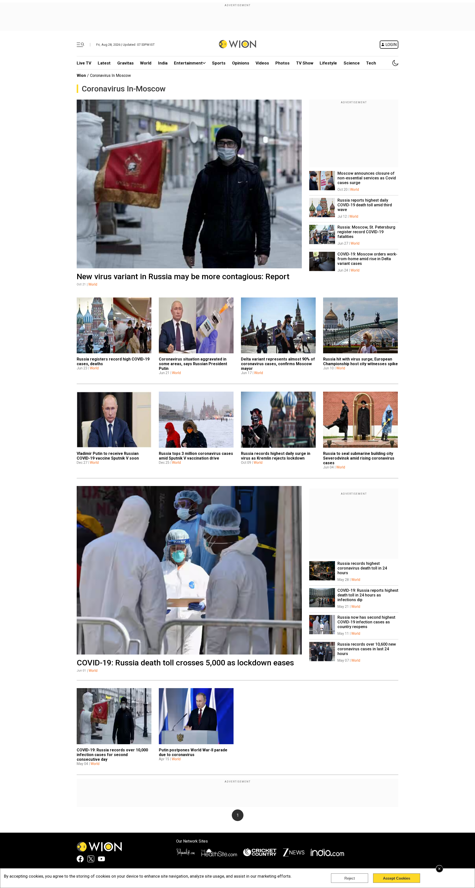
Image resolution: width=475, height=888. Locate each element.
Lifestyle (328, 63)
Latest (104, 63)
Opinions (240, 63)
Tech (371, 63)
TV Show (304, 63)
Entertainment (188, 63)
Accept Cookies (396, 878)
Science (352, 63)
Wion (81, 75)
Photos (282, 63)
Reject (349, 878)
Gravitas (125, 63)
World (145, 63)
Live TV (84, 63)
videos (262, 63)
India (162, 63)
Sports (218, 63)
